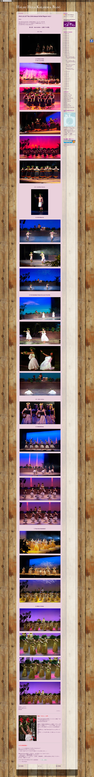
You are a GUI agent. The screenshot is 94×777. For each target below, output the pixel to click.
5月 (67, 79)
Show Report (24, 761)
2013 (66, 52)
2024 (66, 33)
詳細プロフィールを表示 (68, 16)
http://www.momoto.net (42, 721)
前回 (20, 23)
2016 (66, 47)
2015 (66, 48)
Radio (65, 102)
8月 (67, 74)
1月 (67, 86)
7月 (67, 76)
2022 (66, 37)
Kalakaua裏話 (66, 99)
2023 (66, 35)
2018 (66, 43)
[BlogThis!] (42, 759)
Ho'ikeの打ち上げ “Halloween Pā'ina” (70, 69)
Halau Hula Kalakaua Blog (38, 7)
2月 (67, 84)
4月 (67, 81)
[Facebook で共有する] (45, 759)
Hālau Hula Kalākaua (69, 14)
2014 (66, 50)
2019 (66, 42)
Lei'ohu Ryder (66, 101)
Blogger (62, 773)
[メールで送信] (41, 759)
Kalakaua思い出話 (67, 98)
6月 (67, 78)
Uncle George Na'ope (68, 107)
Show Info (66, 104)
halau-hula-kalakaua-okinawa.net (69, 20)
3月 (67, 83)
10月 (67, 71)
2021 (66, 38)
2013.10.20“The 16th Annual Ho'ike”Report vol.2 (70, 61)
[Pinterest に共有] (46, 759)
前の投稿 (58, 766)
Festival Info (66, 93)
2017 (66, 45)
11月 (67, 55)
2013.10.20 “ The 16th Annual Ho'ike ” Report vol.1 (70, 65)
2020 (66, 40)
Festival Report (67, 95)
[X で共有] (44, 759)
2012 (66, 88)
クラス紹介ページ (35, 751)
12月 (67, 53)
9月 (67, 73)
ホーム (40, 766)
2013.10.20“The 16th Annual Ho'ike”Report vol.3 (70, 58)
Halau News (66, 96)
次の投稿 (21, 766)
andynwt (51, 773)
